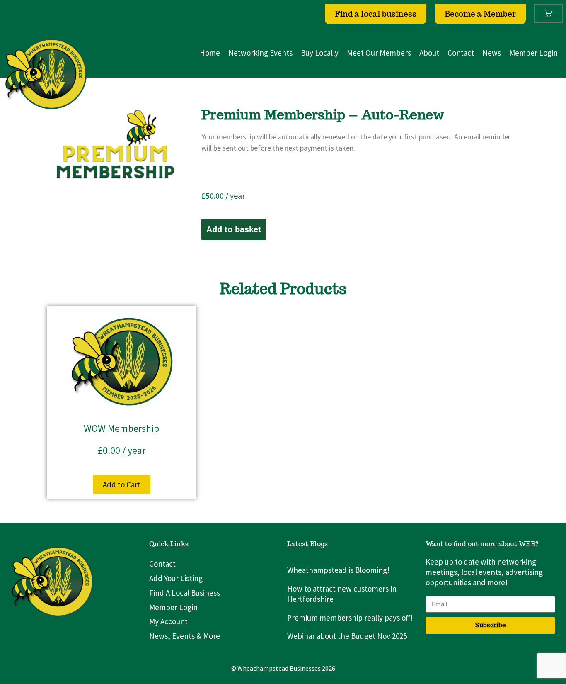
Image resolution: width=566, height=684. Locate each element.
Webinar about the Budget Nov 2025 (347, 636)
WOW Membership (121, 428)
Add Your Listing (176, 578)
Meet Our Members (379, 53)
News (491, 53)
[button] (121, 485)
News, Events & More (184, 636)
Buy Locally (320, 53)
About (429, 53)
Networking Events (260, 53)
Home (210, 53)
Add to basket (233, 229)
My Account (168, 621)
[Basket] (548, 13)
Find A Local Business (184, 593)
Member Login (533, 53)
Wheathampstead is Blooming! (338, 570)
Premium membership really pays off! (350, 618)
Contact (460, 53)
